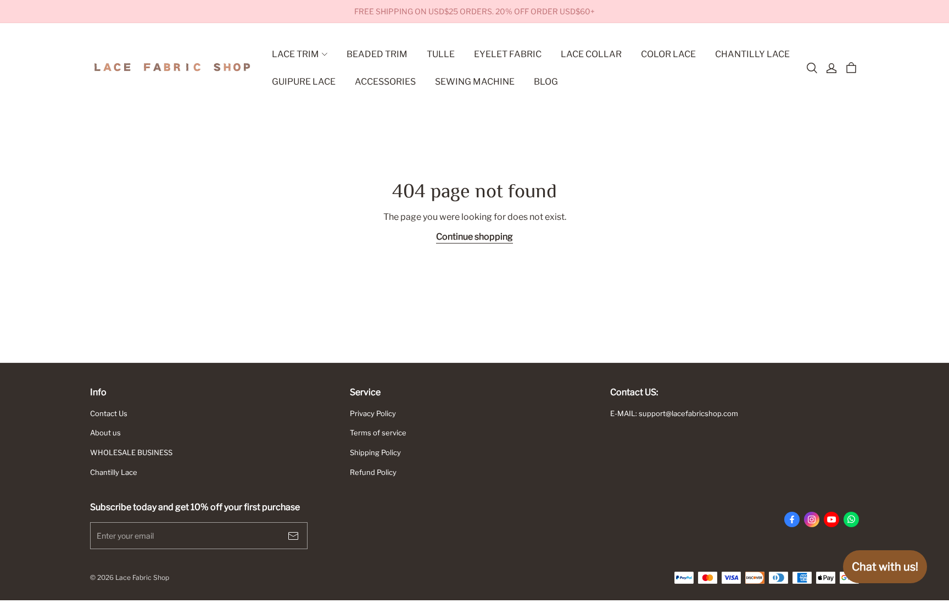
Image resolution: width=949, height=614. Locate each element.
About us (105, 432)
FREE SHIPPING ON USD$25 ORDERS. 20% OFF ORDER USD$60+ (474, 11)
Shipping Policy (375, 452)
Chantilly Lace (113, 472)
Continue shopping (474, 236)
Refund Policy (373, 472)
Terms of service (378, 432)
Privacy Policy (373, 413)
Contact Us (108, 413)
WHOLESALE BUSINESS (131, 452)
